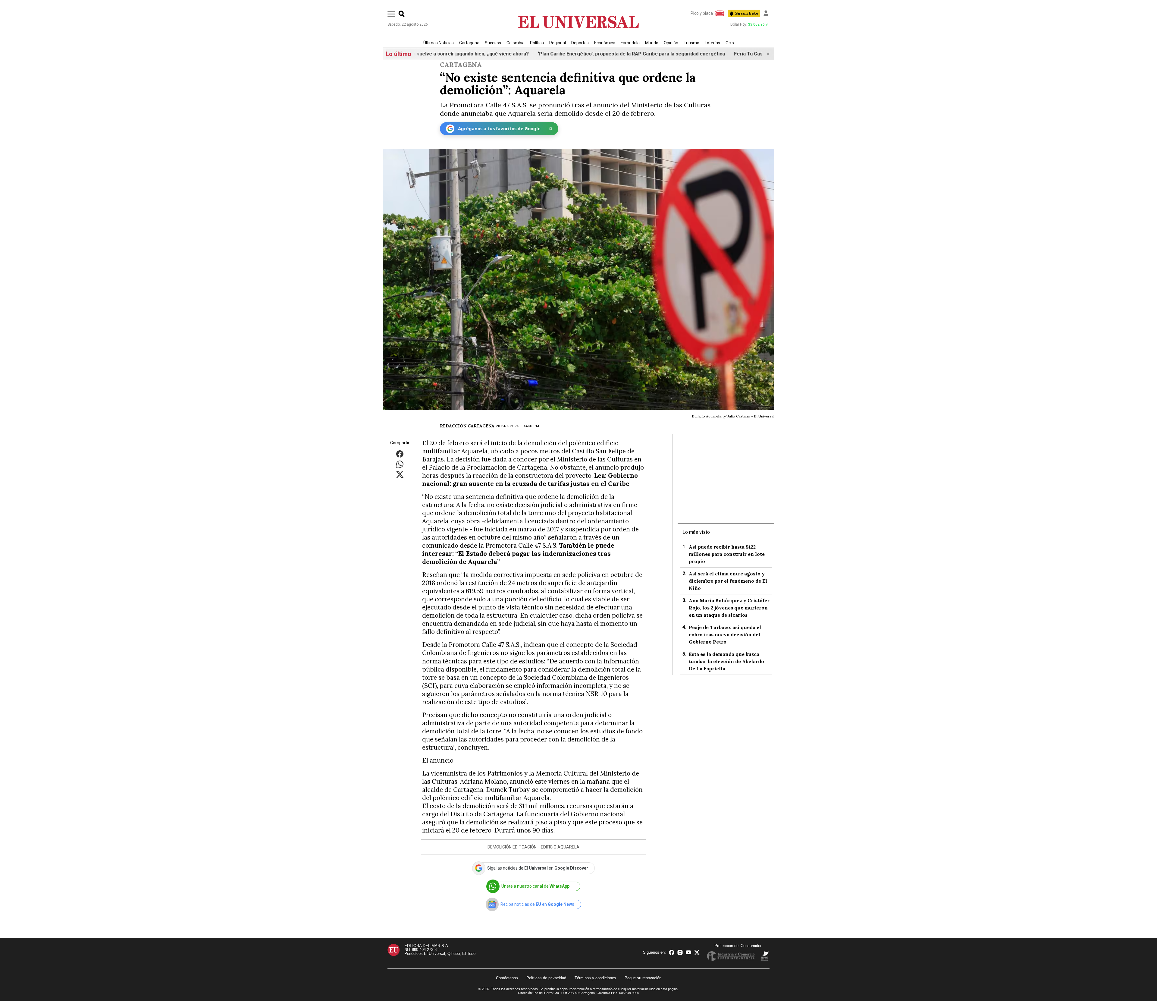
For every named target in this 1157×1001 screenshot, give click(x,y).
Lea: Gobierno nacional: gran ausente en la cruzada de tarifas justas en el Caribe (530, 479)
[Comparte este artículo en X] (399, 474)
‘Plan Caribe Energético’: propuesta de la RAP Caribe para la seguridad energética (575, 54)
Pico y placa (702, 13)
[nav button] (391, 14)
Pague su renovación (643, 978)
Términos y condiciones (595, 978)
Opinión (671, 42)
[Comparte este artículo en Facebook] (399, 453)
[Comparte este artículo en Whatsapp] (399, 463)
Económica (604, 42)
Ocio (730, 42)
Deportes (580, 42)
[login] (765, 13)
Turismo (691, 42)
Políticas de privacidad (546, 978)
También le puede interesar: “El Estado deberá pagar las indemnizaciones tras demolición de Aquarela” (518, 553)
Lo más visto (696, 532)
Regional (557, 42)
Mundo (651, 42)
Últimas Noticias (438, 42)
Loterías (712, 42)
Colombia (515, 42)
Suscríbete (746, 13)
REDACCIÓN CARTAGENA (467, 426)
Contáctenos (507, 978)
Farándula (630, 42)
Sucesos (493, 42)
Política (537, 42)
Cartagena (469, 42)
